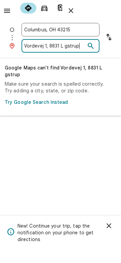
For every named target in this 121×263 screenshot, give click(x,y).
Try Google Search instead (36, 102)
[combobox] (60, 29)
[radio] (28, 8)
